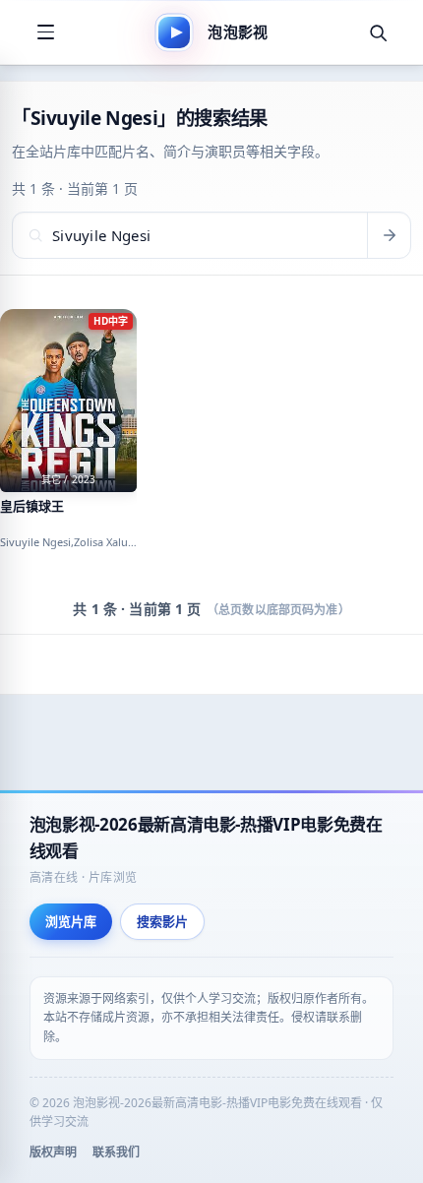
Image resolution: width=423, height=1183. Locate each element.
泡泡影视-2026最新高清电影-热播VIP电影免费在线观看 (206, 837)
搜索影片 (162, 921)
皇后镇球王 (32, 506)
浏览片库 (70, 921)
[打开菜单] (45, 32)
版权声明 (53, 1152)
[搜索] (377, 32)
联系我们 (116, 1152)
